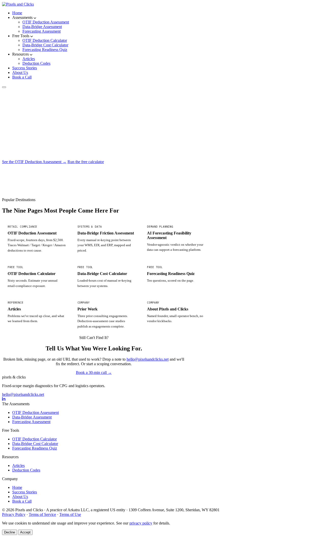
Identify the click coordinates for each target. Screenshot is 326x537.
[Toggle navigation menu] (4, 87)
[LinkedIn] (4, 399)
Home (17, 13)
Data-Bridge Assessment (42, 26)
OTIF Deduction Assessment (45, 22)
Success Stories (24, 68)
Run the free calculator (85, 162)
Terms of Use (70, 514)
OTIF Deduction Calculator (44, 40)
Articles (28, 59)
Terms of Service (42, 514)
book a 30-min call (19, 172)
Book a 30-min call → (94, 372)
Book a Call (22, 77)
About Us (20, 72)
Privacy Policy (13, 514)
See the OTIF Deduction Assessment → (34, 162)
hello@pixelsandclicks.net (148, 359)
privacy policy (140, 523)
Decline (9, 532)
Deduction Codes (36, 63)
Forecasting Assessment (41, 31)
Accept (25, 532)
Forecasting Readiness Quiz (44, 49)
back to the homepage (50, 172)
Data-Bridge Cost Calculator (45, 45)
